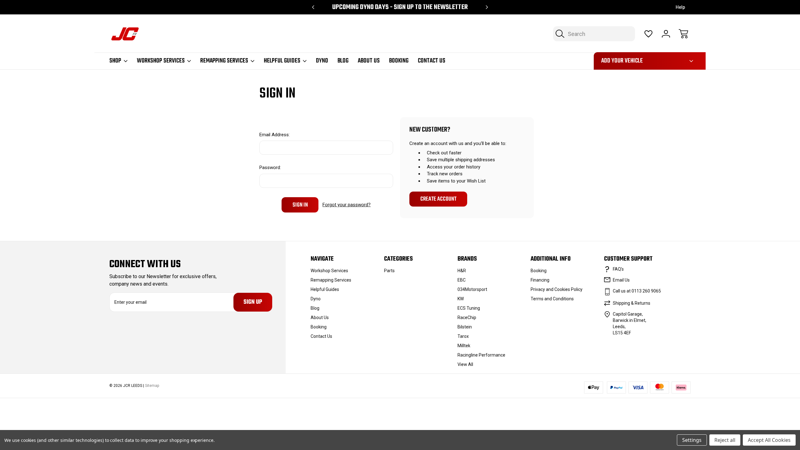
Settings (692, 440)
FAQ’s (618, 269)
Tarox (463, 336)
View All (465, 364)
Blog (343, 61)
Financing (540, 280)
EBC (462, 280)
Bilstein (465, 326)
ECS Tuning (469, 308)
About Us (369, 61)
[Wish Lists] (648, 34)
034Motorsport (472, 289)
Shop (115, 61)
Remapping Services (224, 61)
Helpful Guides (282, 61)
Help (680, 7)
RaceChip (467, 317)
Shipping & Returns (631, 303)
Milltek (464, 345)
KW (461, 298)
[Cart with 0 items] (683, 34)
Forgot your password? (346, 205)
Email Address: (274, 135)
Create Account (438, 199)
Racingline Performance (481, 355)
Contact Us (431, 61)
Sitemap (152, 385)
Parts (389, 270)
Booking (398, 61)
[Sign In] (666, 34)
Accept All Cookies (769, 440)
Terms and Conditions (552, 298)
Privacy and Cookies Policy (556, 289)
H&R (462, 270)
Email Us (621, 280)
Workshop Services (161, 61)
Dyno (322, 61)
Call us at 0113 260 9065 (637, 290)
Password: (270, 167)
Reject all (724, 440)
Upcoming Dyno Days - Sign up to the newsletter (400, 7)
